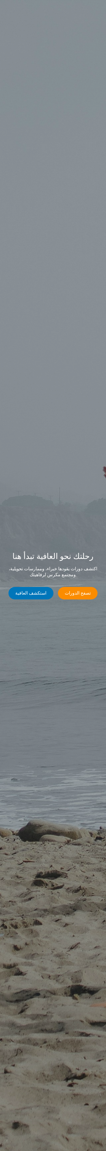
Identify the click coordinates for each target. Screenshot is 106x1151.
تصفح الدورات (78, 593)
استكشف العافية (30, 593)
